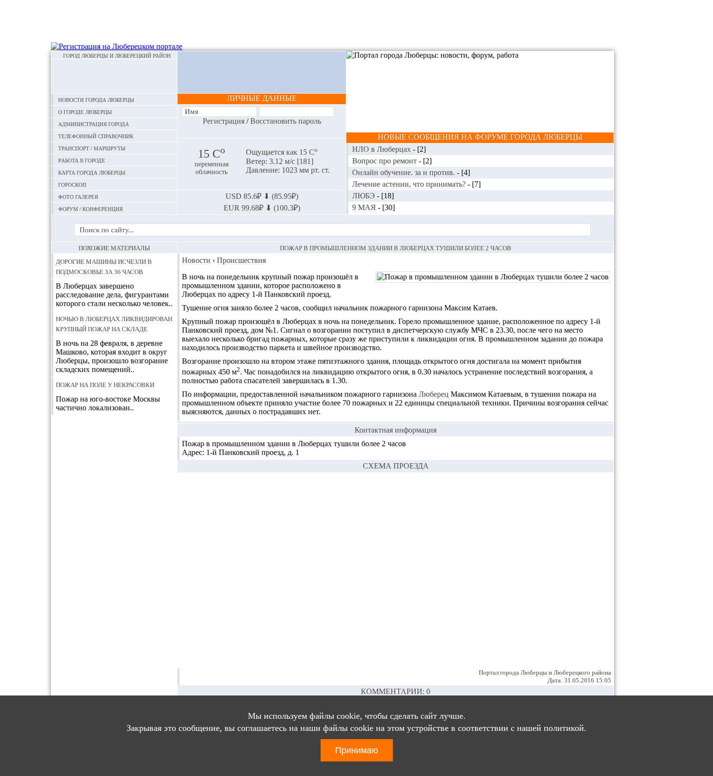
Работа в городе (81, 160)
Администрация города (93, 123)
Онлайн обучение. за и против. (404, 172)
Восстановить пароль (285, 121)
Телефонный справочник (95, 135)
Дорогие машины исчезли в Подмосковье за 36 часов (104, 266)
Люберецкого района (582, 672)
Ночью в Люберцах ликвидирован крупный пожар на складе (114, 323)
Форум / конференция (90, 208)
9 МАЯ (365, 207)
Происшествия (241, 260)
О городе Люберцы (85, 111)
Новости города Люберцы (96, 99)
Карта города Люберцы (92, 172)
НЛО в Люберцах (382, 149)
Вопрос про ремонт (385, 161)
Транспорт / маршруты (92, 148)
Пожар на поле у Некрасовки (105, 384)
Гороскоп (72, 184)
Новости (196, 260)
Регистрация (223, 121)
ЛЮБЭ (364, 196)
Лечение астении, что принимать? (410, 184)
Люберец (434, 394)
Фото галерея (78, 196)
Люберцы (533, 672)
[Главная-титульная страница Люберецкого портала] (114, 76)
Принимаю (356, 750)
